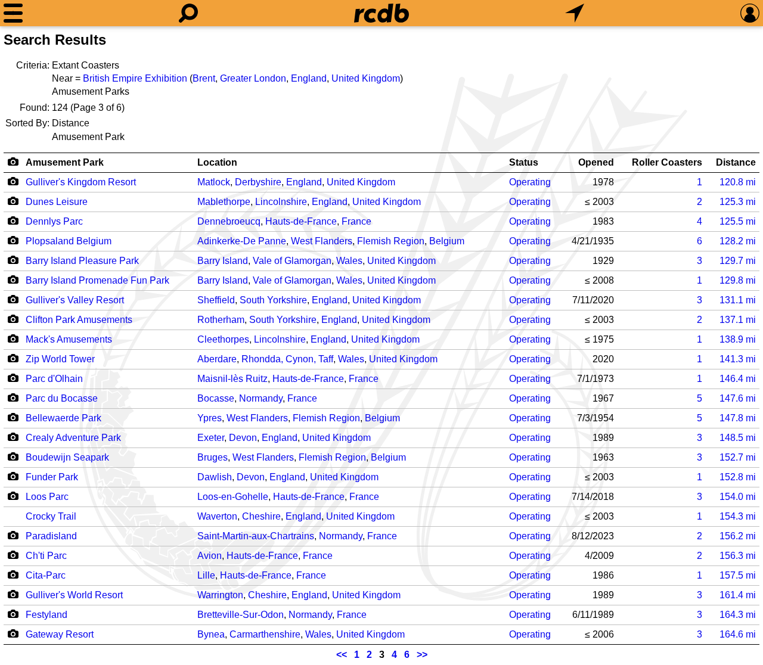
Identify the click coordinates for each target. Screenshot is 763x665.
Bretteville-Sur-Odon (240, 615)
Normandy (261, 398)
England (309, 78)
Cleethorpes (223, 339)
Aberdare (217, 359)
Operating (530, 182)
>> (422, 655)
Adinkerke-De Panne (241, 241)
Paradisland (51, 536)
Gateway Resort (60, 634)
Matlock (213, 182)
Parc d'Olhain (54, 379)
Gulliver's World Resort (74, 595)
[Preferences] (749, 13)
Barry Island (222, 261)
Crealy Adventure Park (73, 438)
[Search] (188, 13)
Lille (206, 575)
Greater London (253, 78)
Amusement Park (65, 162)
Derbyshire (258, 182)
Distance (736, 162)
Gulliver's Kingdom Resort (81, 182)
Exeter (210, 438)
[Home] (381, 13)
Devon (243, 438)
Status (523, 162)
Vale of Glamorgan (292, 261)
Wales (349, 261)
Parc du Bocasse (62, 398)
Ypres (209, 418)
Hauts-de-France (301, 221)
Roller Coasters (667, 162)
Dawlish (214, 477)
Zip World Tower (60, 359)
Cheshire (261, 516)
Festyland (46, 615)
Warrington (220, 595)
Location (217, 162)
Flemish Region (390, 241)
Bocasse (215, 398)
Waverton (217, 516)
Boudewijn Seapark (67, 457)
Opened (596, 162)
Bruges (212, 457)
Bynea (211, 634)
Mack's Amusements (69, 339)
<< (341, 655)
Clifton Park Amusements (79, 320)
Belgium (446, 241)
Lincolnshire (281, 202)
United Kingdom (365, 78)
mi (737, 182)
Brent (204, 78)
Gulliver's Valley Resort (75, 300)
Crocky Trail (51, 516)
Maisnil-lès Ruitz (232, 379)
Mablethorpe (223, 202)
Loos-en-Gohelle (232, 497)
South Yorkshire (273, 300)
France (356, 221)
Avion (209, 556)
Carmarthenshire (264, 634)
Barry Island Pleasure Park (82, 261)
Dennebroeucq (228, 221)
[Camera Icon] (12, 181)
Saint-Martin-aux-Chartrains (255, 536)
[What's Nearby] (574, 13)
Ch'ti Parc (46, 556)
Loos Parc (47, 497)
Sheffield (216, 300)
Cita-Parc (46, 575)
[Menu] (13, 13)
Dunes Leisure (57, 202)
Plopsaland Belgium (68, 241)
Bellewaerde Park (63, 418)
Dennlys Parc (54, 221)
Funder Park (52, 477)
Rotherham (220, 320)
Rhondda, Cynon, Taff (287, 359)
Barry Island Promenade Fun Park (97, 280)
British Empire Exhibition (135, 78)
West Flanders (321, 241)
